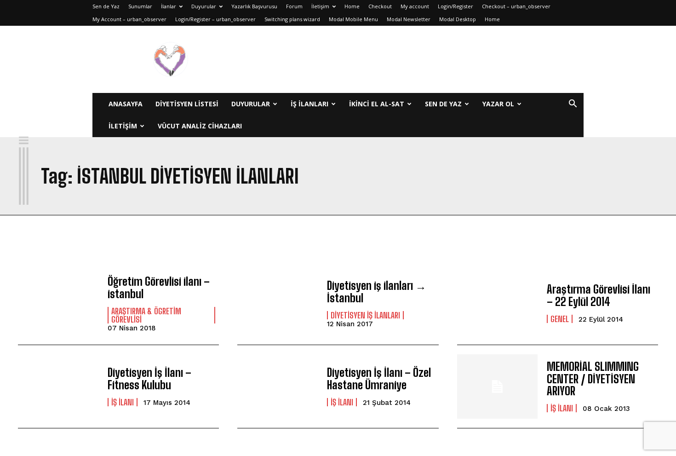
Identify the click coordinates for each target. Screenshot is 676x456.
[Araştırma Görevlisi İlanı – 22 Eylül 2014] (497, 303)
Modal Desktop (457, 19)
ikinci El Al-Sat (376, 103)
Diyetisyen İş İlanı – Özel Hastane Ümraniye (379, 378)
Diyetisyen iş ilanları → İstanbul (376, 291)
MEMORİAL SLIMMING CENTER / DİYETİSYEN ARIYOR (593, 379)
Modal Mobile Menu (353, 19)
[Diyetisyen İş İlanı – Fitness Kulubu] (58, 386)
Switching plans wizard (292, 19)
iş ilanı (122, 402)
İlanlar (168, 6)
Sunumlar (140, 6)
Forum (294, 6)
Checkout (380, 6)
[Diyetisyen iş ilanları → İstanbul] (277, 303)
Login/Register (455, 6)
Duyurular (203, 6)
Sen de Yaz (106, 6)
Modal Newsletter (408, 19)
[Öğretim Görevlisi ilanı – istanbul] (58, 303)
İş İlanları (309, 103)
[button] (572, 104)
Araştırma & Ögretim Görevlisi (146, 315)
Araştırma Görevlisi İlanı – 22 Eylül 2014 (598, 295)
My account (415, 6)
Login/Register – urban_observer (215, 19)
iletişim (123, 125)
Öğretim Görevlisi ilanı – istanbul (159, 287)
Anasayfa (126, 103)
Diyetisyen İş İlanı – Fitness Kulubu (149, 378)
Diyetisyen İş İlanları (365, 315)
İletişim (320, 6)
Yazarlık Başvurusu (254, 6)
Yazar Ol (498, 103)
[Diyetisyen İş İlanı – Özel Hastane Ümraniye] (277, 386)
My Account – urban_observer (129, 19)
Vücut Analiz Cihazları (200, 125)
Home (352, 6)
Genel (559, 319)
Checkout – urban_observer (516, 6)
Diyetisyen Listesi (186, 103)
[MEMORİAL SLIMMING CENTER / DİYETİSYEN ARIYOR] (497, 386)
